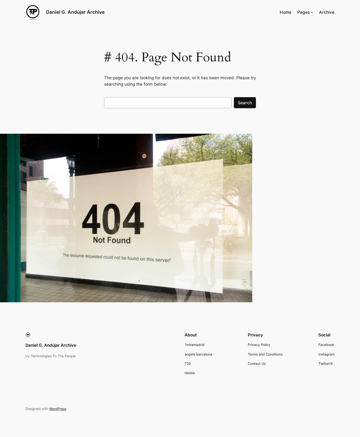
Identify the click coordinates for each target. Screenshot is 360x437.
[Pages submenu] (312, 12)
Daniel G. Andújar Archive (75, 12)
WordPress (57, 409)
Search (245, 102)
